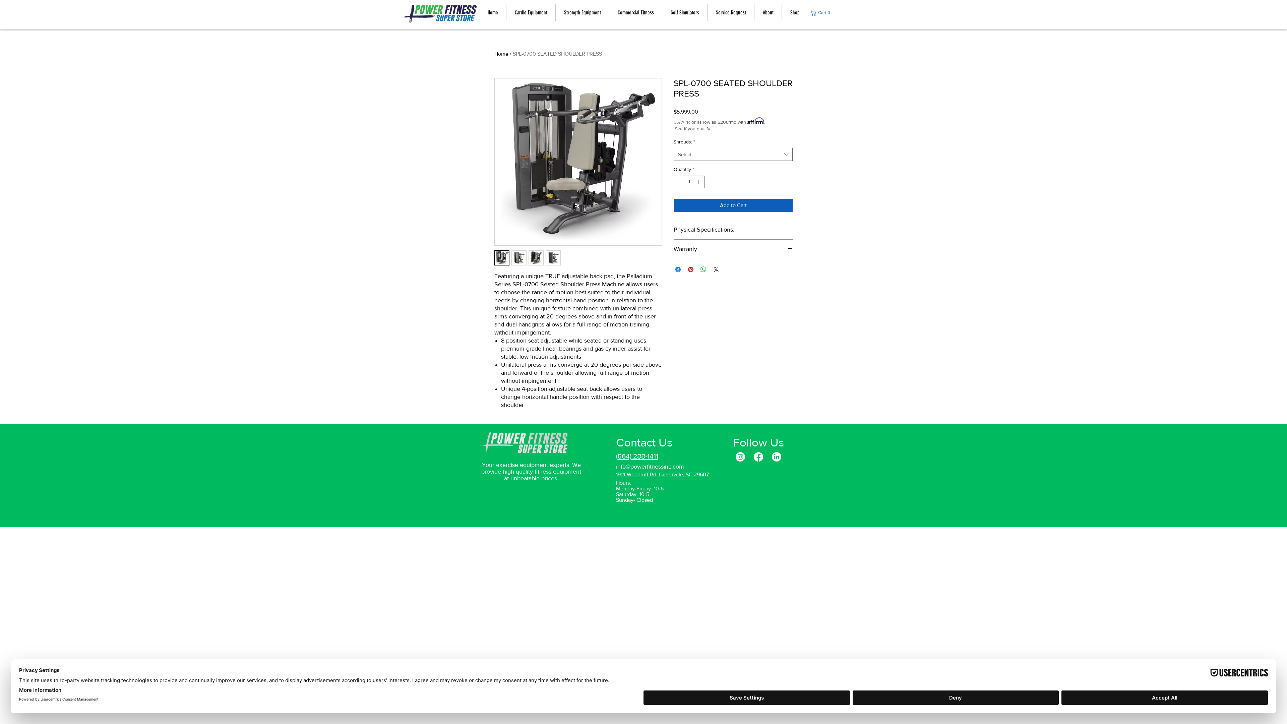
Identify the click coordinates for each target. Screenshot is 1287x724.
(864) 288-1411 (637, 456)
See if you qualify (692, 128)
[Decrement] (679, 182)
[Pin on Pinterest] (691, 269)
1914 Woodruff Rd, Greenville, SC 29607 (662, 474)
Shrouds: (684, 141)
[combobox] (733, 154)
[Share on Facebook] (678, 269)
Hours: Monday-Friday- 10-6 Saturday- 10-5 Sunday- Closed (640, 491)
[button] (822, 13)
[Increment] (699, 182)
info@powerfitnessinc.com (650, 466)
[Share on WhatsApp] (703, 269)
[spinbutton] (689, 182)
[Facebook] (758, 457)
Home (501, 54)
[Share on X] (716, 269)
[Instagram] (740, 457)
